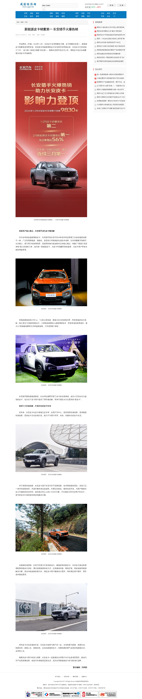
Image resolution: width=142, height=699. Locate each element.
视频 (82, 16)
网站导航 (75, 676)
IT (114, 16)
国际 (51, 13)
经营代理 (66, 676)
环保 (102, 16)
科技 (51, 16)
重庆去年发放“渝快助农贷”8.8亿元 (109, 42)
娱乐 (31, 16)
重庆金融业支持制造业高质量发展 (108, 54)
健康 (63, 16)
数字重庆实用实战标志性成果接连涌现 (110, 61)
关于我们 (57, 676)
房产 (77, 16)
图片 (88, 16)
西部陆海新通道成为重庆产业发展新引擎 (111, 50)
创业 (108, 13)
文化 (25, 16)
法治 (102, 13)
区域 (63, 13)
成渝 (31, 13)
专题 (82, 13)
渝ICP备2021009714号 (54, 684)
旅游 (57, 16)
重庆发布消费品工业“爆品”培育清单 (109, 31)
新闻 (22, 22)
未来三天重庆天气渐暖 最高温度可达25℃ (111, 108)
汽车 (88, 13)
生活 (114, 13)
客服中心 (84, 676)
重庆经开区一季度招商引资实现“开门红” (111, 57)
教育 (37, 16)
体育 (77, 13)
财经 (57, 13)
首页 (25, 13)
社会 (108, 16)
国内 (37, 13)
